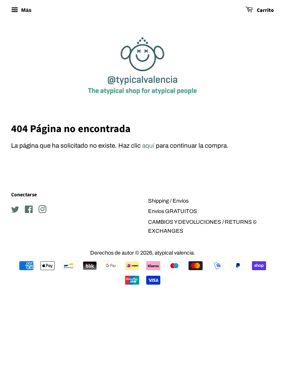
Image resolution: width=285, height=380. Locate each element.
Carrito (265, 10)
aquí (148, 145)
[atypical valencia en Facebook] (28, 211)
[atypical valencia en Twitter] (15, 211)
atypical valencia (174, 253)
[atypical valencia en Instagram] (42, 211)
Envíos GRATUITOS (172, 211)
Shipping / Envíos (168, 201)
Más (26, 10)
